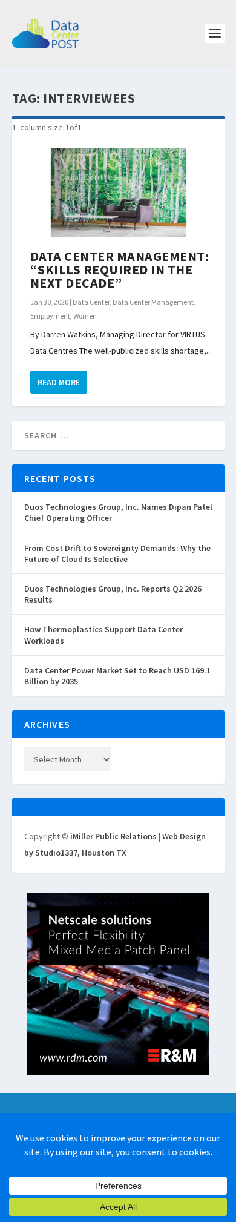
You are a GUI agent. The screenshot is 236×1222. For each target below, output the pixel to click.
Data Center (91, 301)
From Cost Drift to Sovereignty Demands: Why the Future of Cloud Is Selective (117, 553)
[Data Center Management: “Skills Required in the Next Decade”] (118, 193)
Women (85, 315)
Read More (59, 382)
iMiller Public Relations (113, 836)
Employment (50, 315)
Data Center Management (153, 301)
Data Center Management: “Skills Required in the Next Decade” (119, 269)
